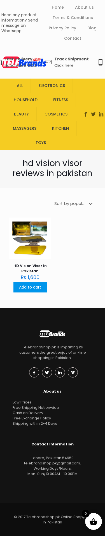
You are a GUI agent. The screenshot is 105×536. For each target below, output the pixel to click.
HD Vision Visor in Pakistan (30, 268)
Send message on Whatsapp (19, 25)
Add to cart (30, 287)
